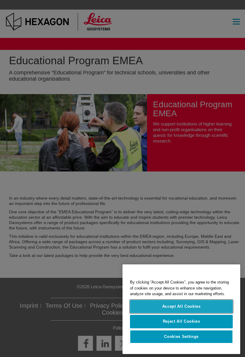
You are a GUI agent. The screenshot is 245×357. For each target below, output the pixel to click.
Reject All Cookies (181, 321)
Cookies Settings (181, 336)
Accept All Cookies (181, 306)
